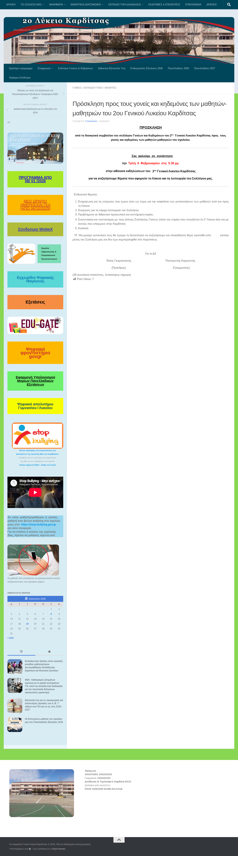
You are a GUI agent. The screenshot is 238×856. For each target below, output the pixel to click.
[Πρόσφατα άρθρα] (21, 651)
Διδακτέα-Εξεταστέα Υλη (111, 68)
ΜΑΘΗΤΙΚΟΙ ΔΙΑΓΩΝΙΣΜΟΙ (86, 4)
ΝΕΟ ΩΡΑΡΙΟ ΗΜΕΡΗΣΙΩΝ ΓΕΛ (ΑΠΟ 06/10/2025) (35, 204)
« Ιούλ (10, 638)
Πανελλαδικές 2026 (178, 68)
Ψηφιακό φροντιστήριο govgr (35, 353)
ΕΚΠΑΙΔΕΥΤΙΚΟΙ (93, 87)
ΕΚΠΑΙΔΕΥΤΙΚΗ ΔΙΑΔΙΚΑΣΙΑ (124, 4)
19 (27, 624)
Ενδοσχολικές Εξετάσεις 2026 (146, 68)
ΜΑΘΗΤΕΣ (111, 87)
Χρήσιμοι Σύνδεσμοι (19, 77)
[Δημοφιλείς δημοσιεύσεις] (49, 651)
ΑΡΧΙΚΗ (10, 4)
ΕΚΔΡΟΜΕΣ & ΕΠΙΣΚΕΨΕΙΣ (164, 4)
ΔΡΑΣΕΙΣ (212, 4)
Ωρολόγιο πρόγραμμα (21, 68)
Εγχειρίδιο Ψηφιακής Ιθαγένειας (35, 279)
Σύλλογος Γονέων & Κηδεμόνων (75, 68)
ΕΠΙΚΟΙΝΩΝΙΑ (193, 4)
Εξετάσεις (35, 302)
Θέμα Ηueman (58, 849)
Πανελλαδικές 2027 (204, 68)
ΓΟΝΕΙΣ (77, 87)
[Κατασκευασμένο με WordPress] (30, 849)
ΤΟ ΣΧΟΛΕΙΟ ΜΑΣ (31, 4)
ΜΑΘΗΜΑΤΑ (56, 4)
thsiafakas (91, 121)
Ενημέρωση (44, 68)
